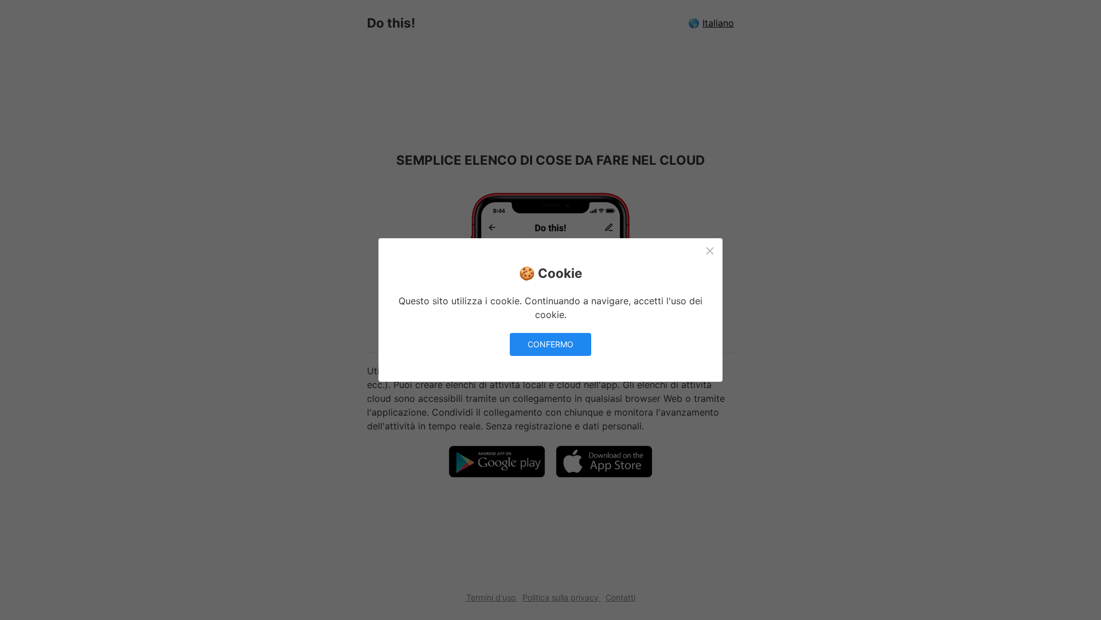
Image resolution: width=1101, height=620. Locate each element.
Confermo (550, 344)
